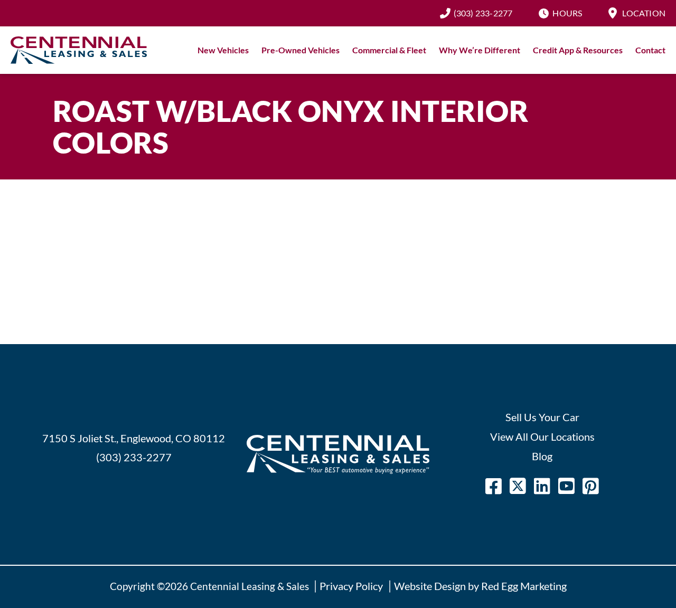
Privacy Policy (351, 586)
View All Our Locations (542, 436)
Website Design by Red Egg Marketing (480, 586)
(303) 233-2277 (483, 13)
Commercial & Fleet (389, 50)
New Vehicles (223, 50)
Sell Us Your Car (542, 417)
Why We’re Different (479, 50)
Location (643, 13)
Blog (542, 456)
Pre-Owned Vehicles (300, 50)
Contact (650, 50)
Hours (567, 13)
